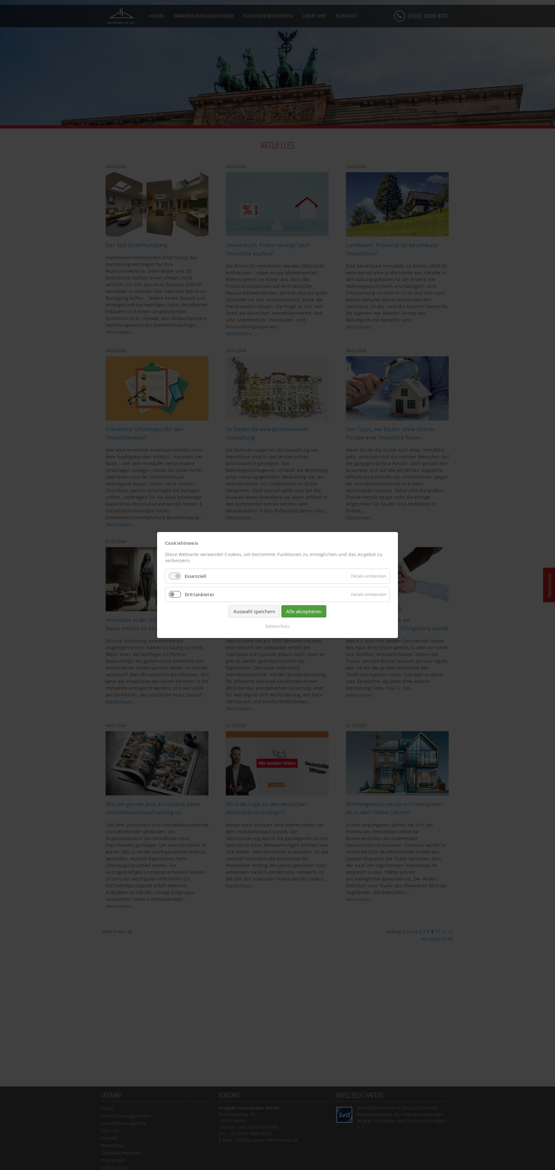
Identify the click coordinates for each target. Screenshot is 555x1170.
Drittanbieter (199, 594)
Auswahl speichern (254, 611)
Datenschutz (277, 626)
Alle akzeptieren (304, 611)
